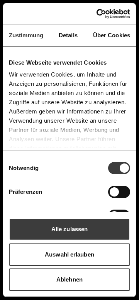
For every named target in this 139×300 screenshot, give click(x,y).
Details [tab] (68, 35)
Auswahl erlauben (69, 254)
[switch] (119, 192)
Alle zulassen (69, 229)
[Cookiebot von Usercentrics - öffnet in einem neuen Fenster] (98, 14)
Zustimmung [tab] (26, 35)
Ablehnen (69, 279)
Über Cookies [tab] (111, 35)
